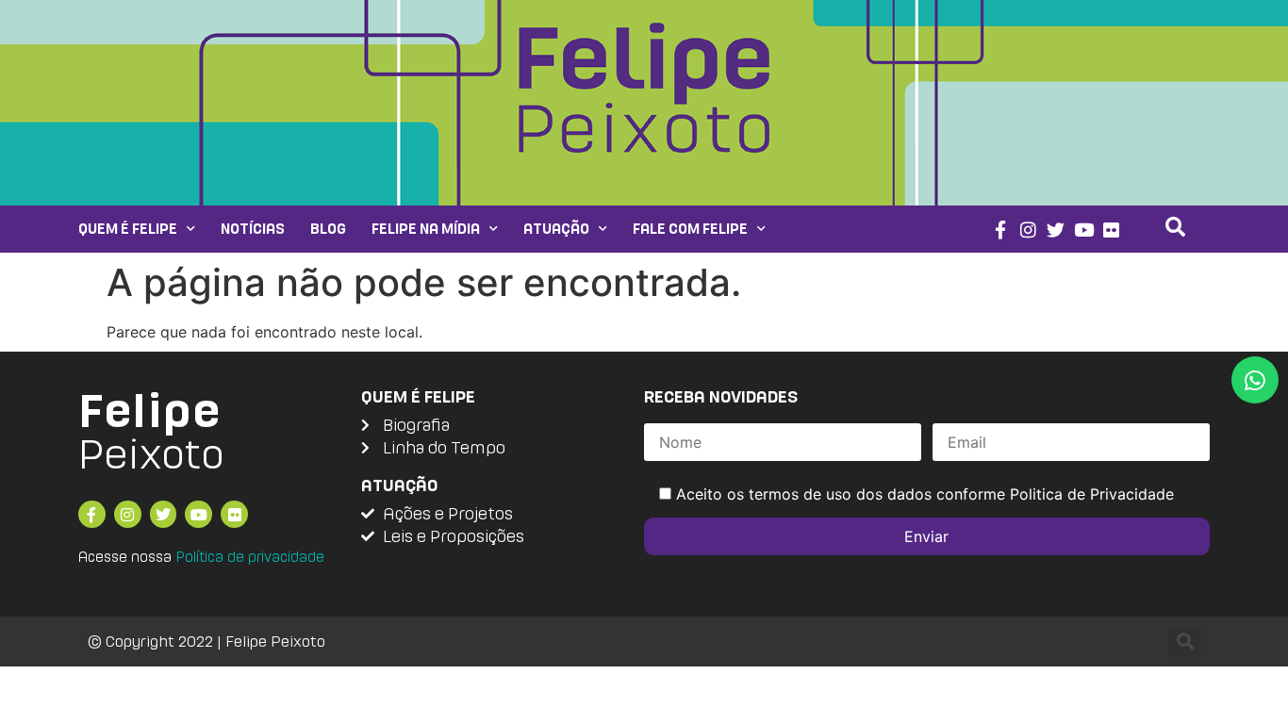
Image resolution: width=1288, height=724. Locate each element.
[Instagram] (1028, 229)
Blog (328, 229)
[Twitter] (1055, 229)
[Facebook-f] (1000, 229)
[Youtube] (1084, 229)
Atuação (556, 229)
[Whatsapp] (1255, 379)
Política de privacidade (249, 557)
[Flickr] (1112, 229)
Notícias (253, 229)
